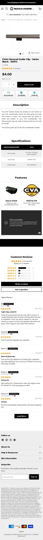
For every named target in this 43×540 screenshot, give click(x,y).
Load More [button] (21, 416)
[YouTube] (14, 439)
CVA (6, 65)
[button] (7, 68)
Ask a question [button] (21, 289)
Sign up (34, 477)
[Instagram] (6, 439)
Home (3, 20)
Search (21, 531)
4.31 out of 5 (27, 261)
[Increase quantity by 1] (13, 85)
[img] (6, 309)
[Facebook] (2, 439)
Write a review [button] (21, 284)
